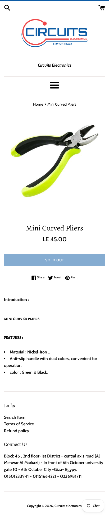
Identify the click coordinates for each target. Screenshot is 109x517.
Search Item (14, 417)
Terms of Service (19, 423)
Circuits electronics (67, 506)
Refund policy (16, 430)
